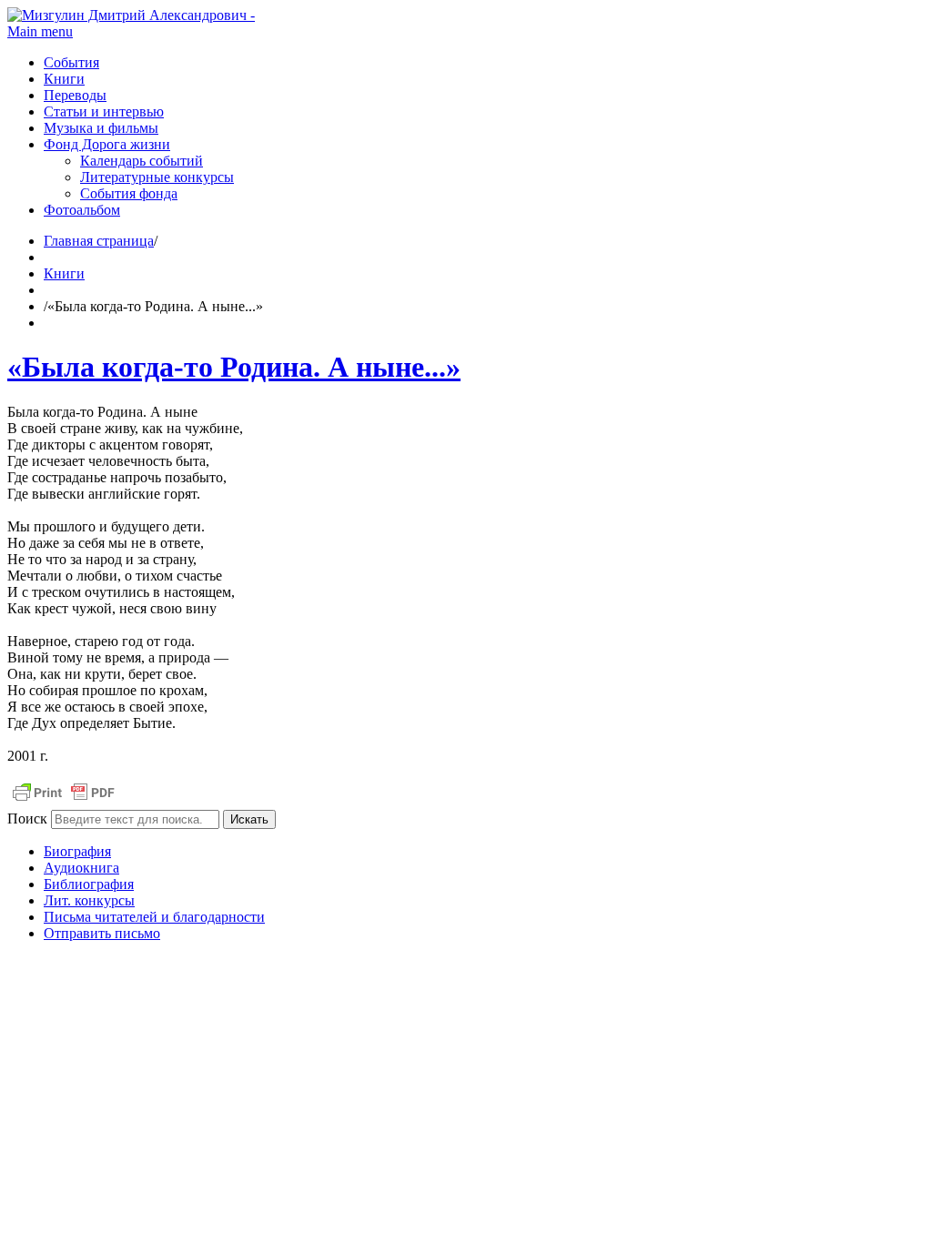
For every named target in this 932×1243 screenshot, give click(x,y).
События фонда (128, 193)
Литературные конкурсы (157, 177)
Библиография (89, 884)
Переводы (75, 95)
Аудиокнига (81, 867)
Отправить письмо (102, 933)
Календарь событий (141, 160)
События (71, 62)
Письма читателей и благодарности (154, 917)
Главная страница (99, 240)
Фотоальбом (82, 209)
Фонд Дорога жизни (107, 144)
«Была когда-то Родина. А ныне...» (234, 366)
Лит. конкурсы (89, 900)
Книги (64, 78)
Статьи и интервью (104, 111)
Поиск (27, 818)
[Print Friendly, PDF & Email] (63, 801)
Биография (77, 851)
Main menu (40, 31)
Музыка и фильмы (101, 128)
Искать (249, 819)
